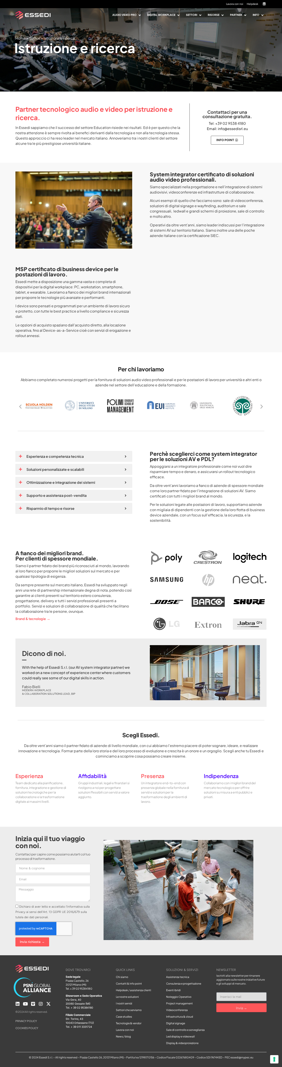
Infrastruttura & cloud (179, 1016)
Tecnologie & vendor (128, 1023)
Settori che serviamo (129, 1010)
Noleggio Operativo (178, 996)
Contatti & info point (129, 983)
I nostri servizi (124, 1003)
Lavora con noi (125, 1030)
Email (220, 990)
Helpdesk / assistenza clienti (133, 990)
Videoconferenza (177, 1010)
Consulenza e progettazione (183, 983)
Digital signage (175, 1023)
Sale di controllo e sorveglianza (185, 1030)
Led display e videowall (180, 1036)
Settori (34, 38)
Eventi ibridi (173, 990)
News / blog (123, 1036)
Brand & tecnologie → (32, 619)
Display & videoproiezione (182, 1043)
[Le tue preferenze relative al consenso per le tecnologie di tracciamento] (274, 1059)
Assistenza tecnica (177, 977)
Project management (179, 1003)
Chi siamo (122, 977)
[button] (127, 15)
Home (20, 38)
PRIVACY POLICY (26, 1021)
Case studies (124, 1016)
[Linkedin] (17, 1004)
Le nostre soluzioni (127, 996)
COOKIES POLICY (26, 1028)
